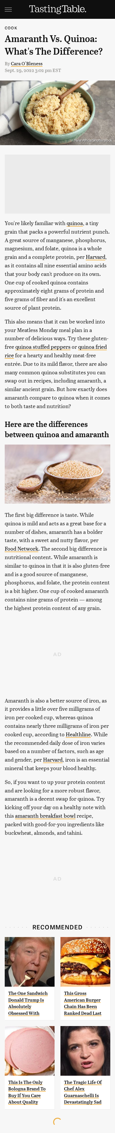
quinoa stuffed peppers (42, 346)
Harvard (95, 256)
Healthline (78, 734)
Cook (11, 28)
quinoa (75, 223)
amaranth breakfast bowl (45, 815)
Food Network (21, 548)
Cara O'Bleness (26, 63)
